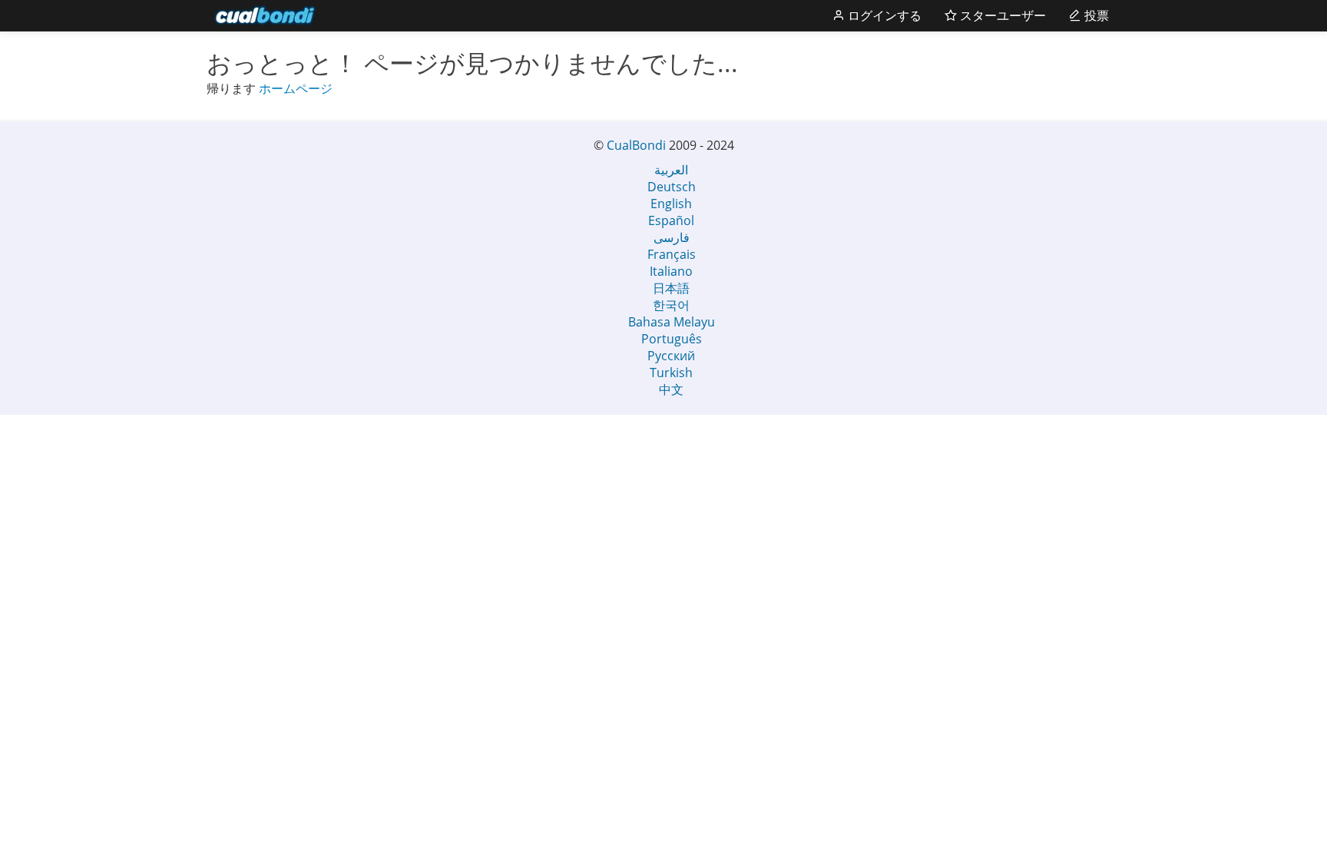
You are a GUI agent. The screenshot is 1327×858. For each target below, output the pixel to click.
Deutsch (671, 186)
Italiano (671, 271)
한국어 (671, 304)
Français (671, 254)
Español (671, 220)
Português (671, 338)
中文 (671, 389)
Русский (671, 355)
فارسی (672, 237)
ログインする (883, 15)
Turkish (671, 372)
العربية (671, 169)
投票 (1095, 15)
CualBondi (636, 145)
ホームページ (296, 88)
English (671, 203)
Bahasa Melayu (671, 321)
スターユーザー (1001, 15)
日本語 (671, 288)
